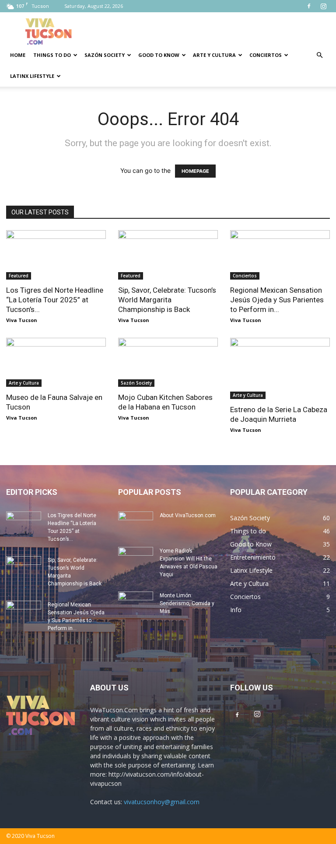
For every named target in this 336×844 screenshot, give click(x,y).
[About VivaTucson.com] (135, 523)
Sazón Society (104, 55)
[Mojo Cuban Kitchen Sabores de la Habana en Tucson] (168, 362)
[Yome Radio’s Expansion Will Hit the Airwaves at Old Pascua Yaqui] (135, 559)
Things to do (52, 55)
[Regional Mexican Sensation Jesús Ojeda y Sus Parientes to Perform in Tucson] (280, 255)
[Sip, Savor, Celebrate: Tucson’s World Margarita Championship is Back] (168, 255)
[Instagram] (323, 6)
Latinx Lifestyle (32, 76)
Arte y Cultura (214, 55)
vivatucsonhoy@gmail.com (162, 802)
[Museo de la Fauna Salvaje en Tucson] (56, 362)
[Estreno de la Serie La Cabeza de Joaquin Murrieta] (280, 368)
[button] (319, 55)
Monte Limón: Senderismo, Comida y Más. (187, 603)
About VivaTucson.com (188, 515)
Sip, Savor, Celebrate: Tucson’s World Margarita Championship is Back (167, 300)
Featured (18, 276)
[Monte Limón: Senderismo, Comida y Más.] (135, 604)
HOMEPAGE (195, 171)
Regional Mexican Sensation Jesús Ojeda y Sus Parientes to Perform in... (277, 300)
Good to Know (158, 55)
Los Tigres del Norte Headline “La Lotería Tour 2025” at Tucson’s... (54, 300)
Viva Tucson (21, 320)
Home (17, 55)
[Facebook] (308, 6)
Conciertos (265, 55)
